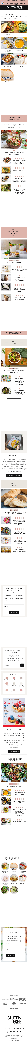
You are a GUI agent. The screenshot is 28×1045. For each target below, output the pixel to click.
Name (6, 601)
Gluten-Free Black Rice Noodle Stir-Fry (19, 532)
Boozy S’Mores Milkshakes (19, 298)
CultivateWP (13, 1038)
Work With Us (16, 1028)
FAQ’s (24, 1028)
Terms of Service (17, 1036)
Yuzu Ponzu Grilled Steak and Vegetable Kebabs (19, 180)
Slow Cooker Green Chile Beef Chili (14, 371)
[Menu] (1, 7)
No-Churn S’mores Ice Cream (19, 269)
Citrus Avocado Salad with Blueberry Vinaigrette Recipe (19, 812)
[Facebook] (14, 1031)
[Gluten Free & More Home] (14, 7)
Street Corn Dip (19, 170)
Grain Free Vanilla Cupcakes (19, 550)
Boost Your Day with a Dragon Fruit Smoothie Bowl (19, 522)
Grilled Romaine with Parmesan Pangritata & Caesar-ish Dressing (19, 190)
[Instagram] (7, 1031)
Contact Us (6, 1028)
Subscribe (14, 612)
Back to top (15, 1040)
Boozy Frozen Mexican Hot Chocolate (19, 279)
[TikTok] (20, 1031)
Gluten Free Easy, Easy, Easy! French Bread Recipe (14, 513)
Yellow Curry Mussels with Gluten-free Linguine (19, 393)
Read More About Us (14, 475)
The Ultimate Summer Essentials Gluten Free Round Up (19, 381)
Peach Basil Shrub (14, 262)
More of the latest (14, 398)
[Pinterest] (17, 1031)
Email (6, 606)
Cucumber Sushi (19, 822)
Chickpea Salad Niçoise (14, 786)
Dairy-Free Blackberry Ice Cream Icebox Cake (19, 289)
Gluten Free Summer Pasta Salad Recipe (14, 153)
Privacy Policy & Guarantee (7, 1036)
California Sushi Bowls (19, 802)
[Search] (26, 7)
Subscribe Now (14, 751)
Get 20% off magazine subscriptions (14, 333)
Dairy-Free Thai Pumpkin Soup (19, 793)
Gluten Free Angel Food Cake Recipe (19, 542)
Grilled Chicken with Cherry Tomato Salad (19, 162)
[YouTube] (10, 1031)
